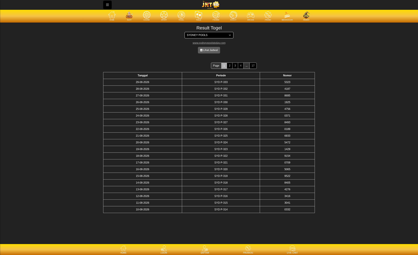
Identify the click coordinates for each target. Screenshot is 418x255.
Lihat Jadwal (210, 50)
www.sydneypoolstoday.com (209, 43)
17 (253, 65)
